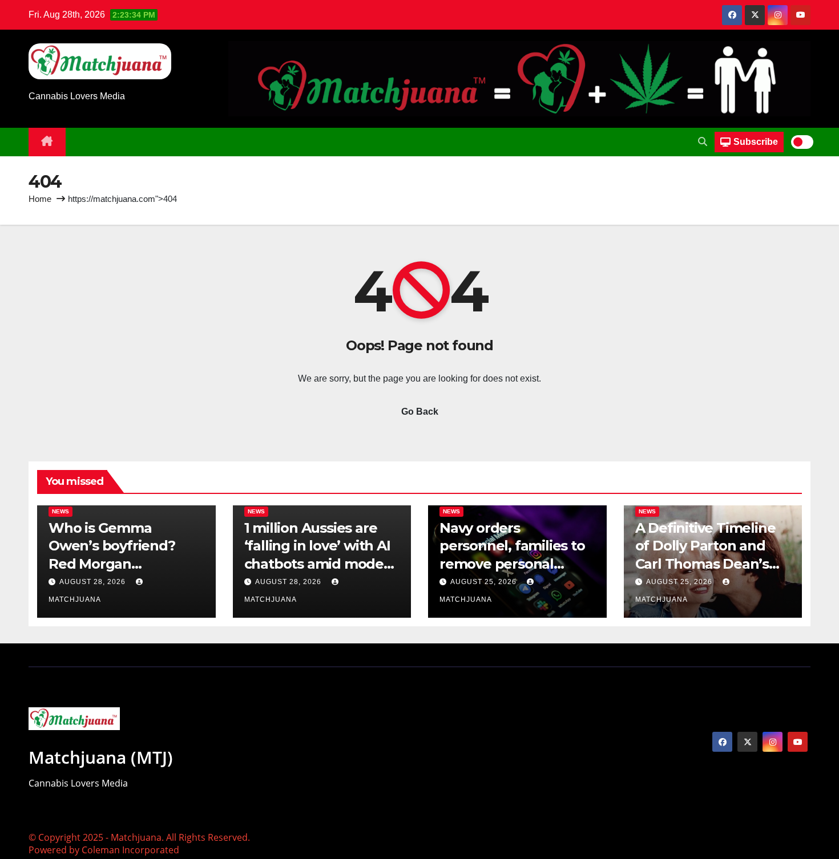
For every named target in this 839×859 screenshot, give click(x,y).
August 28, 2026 (93, 582)
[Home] (47, 142)
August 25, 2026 (484, 582)
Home (40, 199)
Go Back (419, 411)
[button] (702, 142)
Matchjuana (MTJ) (101, 757)
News (60, 511)
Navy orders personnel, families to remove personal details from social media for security (512, 563)
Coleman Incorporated (130, 850)
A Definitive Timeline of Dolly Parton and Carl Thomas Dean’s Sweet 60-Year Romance (705, 563)
